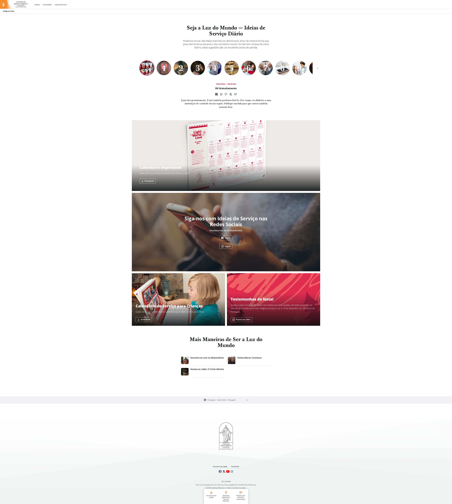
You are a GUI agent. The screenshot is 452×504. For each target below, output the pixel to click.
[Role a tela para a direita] (317, 68)
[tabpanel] (226, 96)
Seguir (227, 238)
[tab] (146, 68)
